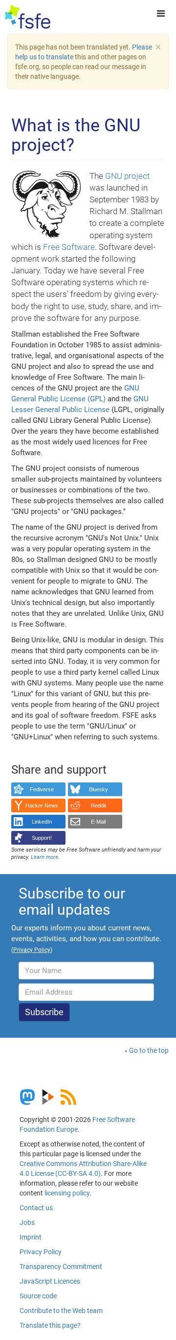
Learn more (44, 857)
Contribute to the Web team (61, 1311)
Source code (38, 1296)
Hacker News (41, 805)
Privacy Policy (41, 1252)
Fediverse (42, 789)
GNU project (127, 176)
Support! (42, 838)
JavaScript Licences (50, 1281)
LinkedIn (42, 822)
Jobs (27, 1222)
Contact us (36, 1208)
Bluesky (98, 789)
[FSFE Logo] (27, 17)
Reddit (98, 805)
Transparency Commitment (61, 1266)
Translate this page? (50, 1325)
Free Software (69, 247)
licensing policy (66, 1193)
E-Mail (98, 822)
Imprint (31, 1237)
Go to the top (149, 1050)
